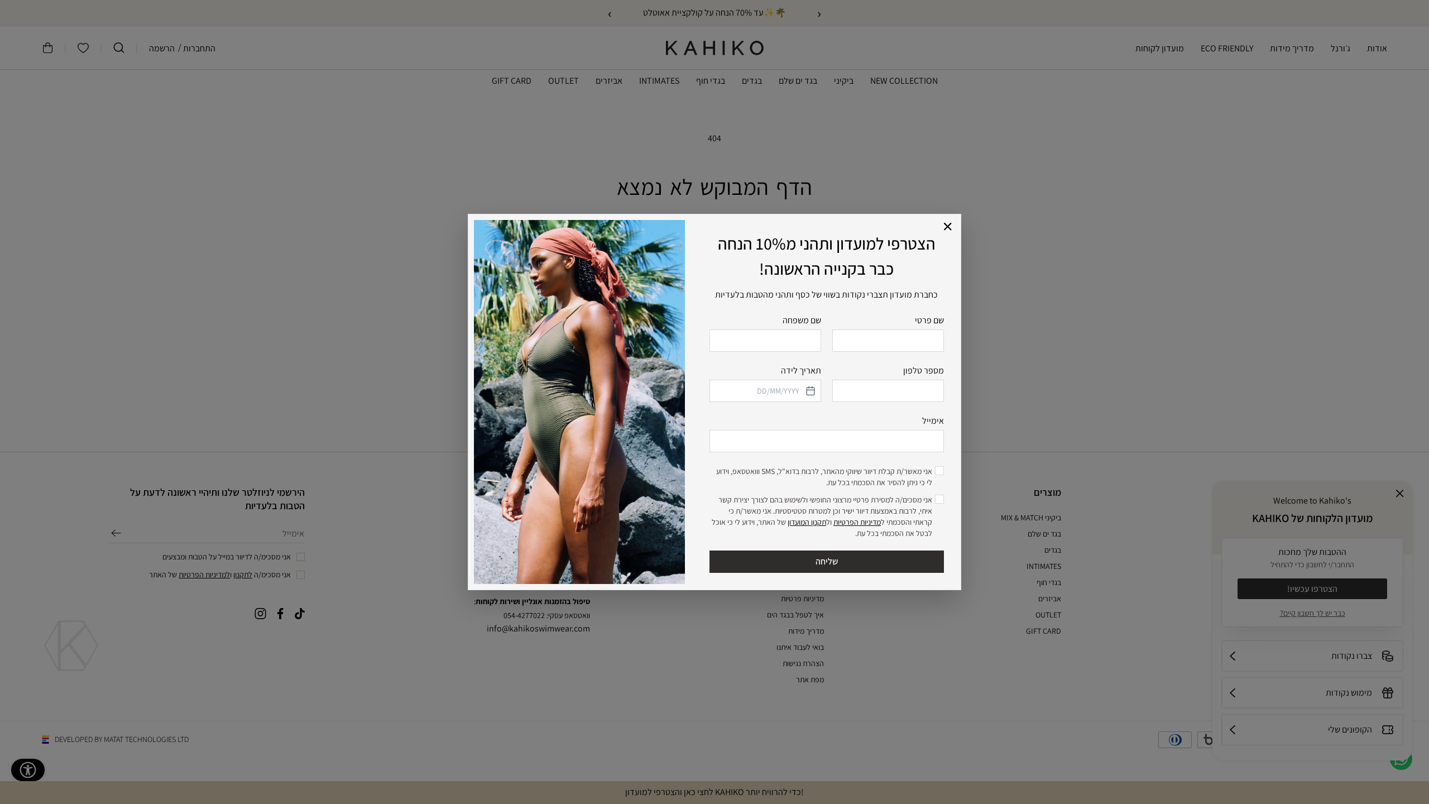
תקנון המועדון (807, 522)
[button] (948, 227)
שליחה (827, 561)
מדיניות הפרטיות (857, 522)
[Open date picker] (809, 391)
